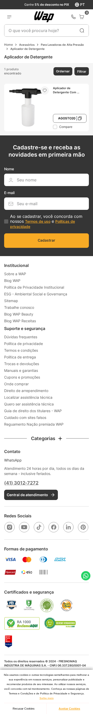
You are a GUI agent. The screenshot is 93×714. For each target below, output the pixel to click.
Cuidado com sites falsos (25, 417)
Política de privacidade (23, 343)
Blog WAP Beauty (18, 314)
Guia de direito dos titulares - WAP (33, 411)
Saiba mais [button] (47, 698)
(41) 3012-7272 (21, 483)
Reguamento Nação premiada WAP (34, 424)
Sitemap (11, 300)
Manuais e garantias (21, 370)
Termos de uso (37, 221)
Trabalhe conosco (19, 307)
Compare (65, 127)
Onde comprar (16, 384)
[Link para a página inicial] (8, 45)
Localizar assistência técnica (28, 397)
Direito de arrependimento (26, 390)
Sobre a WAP (15, 274)
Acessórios (27, 45)
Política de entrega (20, 357)
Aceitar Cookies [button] (69, 708)
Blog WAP (12, 280)
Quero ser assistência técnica (29, 404)
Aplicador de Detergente (27, 49)
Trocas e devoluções (21, 364)
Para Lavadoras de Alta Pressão (62, 45)
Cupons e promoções (22, 377)
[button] (62, 71)
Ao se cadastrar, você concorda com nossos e (46, 221)
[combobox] (46, 30)
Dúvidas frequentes (20, 337)
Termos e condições (21, 350)
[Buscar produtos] (82, 30)
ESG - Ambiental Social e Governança (35, 294)
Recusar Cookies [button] (24, 708)
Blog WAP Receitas (20, 321)
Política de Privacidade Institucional (34, 287)
